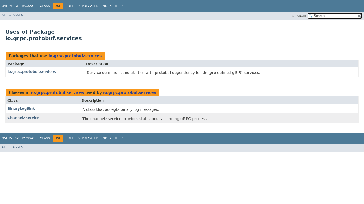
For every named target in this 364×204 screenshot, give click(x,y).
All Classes (12, 15)
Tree (70, 6)
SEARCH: (299, 16)
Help (119, 6)
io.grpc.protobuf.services (75, 56)
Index (107, 6)
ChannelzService (23, 118)
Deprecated (87, 6)
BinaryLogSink (21, 108)
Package (29, 6)
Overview (10, 6)
